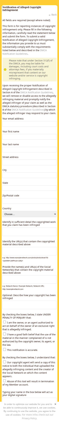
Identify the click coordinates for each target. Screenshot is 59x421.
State (5, 182)
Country (6, 208)
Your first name (10, 131)
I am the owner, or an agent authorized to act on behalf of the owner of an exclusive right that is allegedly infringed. (28, 326)
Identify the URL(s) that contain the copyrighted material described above (28, 243)
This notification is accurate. (22, 350)
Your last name (10, 144)
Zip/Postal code (10, 195)
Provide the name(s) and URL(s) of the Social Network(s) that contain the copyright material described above (27, 269)
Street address (10, 157)
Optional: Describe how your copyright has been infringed (29, 297)
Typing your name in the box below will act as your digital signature (27, 394)
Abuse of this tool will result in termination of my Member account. (28, 383)
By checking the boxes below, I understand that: (28, 357)
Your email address (13, 118)
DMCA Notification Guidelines (36, 92)
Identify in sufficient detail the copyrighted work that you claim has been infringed (29, 223)
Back (54, 14)
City (4, 169)
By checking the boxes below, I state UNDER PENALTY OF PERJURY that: (26, 316)
